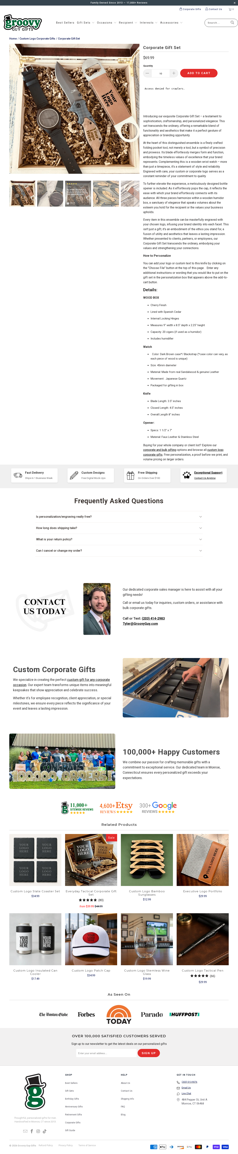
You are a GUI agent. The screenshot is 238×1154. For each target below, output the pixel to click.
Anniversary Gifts (74, 1106)
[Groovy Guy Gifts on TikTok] (45, 1131)
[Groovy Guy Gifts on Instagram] (38, 1131)
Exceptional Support (208, 472)
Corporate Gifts (73, 1122)
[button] (86, 22)
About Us (125, 1083)
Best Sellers (71, 1083)
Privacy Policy (66, 1145)
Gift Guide (70, 1130)
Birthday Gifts (72, 1099)
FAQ (123, 1106)
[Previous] (12, 109)
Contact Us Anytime (205, 478)
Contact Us (126, 1091)
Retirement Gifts (73, 1114)
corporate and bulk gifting (159, 450)
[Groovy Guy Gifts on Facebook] (32, 1131)
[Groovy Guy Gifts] (23, 23)
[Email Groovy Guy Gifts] (25, 1131)
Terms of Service (87, 1145)
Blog (123, 1114)
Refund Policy (46, 1145)
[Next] (137, 109)
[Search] (232, 23)
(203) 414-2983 (153, 618)
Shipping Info (127, 1099)
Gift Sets (69, 1091)
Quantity (148, 65)
